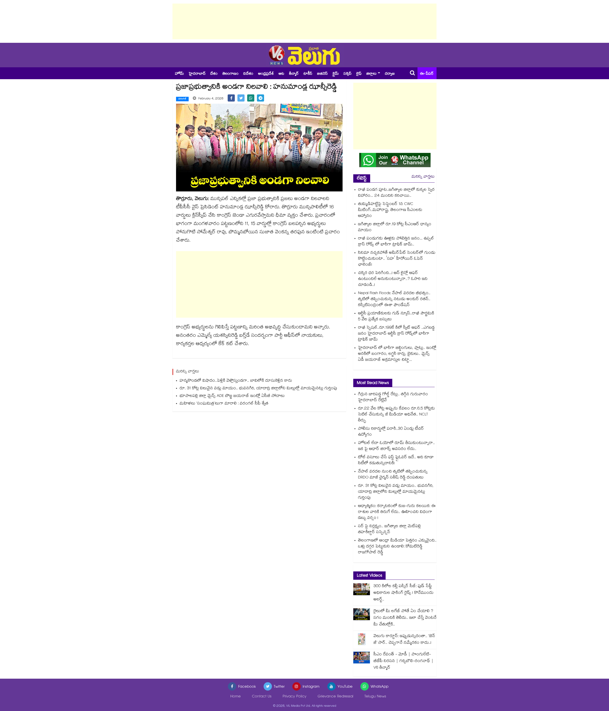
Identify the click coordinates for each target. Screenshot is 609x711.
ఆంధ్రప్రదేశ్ (266, 74)
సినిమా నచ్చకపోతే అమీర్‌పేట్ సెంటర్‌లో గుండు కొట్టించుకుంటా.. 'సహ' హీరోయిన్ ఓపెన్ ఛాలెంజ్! (396, 259)
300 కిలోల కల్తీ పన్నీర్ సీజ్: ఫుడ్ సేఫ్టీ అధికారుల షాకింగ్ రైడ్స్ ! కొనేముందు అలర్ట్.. (403, 593)
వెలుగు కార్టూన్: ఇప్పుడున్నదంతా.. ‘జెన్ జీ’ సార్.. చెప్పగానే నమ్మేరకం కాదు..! (404, 640)
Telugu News (375, 696)
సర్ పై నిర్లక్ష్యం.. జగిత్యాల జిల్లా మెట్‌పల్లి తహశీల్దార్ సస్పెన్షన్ (389, 529)
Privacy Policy (294, 696)
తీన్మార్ (294, 74)
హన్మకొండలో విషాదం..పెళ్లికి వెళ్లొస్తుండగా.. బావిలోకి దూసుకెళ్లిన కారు (236, 381)
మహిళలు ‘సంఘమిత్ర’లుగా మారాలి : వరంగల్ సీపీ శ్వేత (224, 403)
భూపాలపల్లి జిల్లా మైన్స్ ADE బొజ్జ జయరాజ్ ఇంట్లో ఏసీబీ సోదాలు (232, 396)
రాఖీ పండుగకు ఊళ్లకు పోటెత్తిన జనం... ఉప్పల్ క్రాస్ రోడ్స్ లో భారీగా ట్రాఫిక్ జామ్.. (396, 241)
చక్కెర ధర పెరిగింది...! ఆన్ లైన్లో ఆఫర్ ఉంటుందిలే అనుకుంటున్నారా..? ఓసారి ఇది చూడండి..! (392, 279)
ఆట (281, 74)
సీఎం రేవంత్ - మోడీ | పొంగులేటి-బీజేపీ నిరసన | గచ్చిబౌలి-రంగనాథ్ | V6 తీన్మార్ (403, 661)
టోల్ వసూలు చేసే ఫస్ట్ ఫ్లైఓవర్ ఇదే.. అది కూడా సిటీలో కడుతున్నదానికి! (396, 460)
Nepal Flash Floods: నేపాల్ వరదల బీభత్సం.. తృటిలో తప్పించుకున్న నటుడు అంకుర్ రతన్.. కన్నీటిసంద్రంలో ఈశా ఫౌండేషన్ (394, 299)
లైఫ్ (359, 74)
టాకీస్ (308, 74)
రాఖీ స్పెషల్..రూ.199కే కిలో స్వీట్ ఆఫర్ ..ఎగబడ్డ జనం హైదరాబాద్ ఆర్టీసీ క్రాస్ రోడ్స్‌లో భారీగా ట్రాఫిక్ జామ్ (396, 334)
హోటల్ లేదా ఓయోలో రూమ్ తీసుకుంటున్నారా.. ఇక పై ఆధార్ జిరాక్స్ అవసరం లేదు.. (396, 446)
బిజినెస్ (322, 74)
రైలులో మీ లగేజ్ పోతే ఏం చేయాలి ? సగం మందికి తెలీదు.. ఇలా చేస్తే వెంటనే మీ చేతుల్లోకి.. (405, 618)
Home (235, 696)
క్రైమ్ (336, 74)
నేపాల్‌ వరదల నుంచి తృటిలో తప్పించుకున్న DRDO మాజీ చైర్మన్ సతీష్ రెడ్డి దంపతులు (392, 474)
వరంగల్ (182, 99)
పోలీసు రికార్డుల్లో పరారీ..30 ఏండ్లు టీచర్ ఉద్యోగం (391, 432)
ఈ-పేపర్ (427, 74)
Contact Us (261, 696)
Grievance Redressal (335, 696)
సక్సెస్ (348, 74)
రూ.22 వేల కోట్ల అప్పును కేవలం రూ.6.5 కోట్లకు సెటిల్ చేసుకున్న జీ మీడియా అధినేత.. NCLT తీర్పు (396, 414)
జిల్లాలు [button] (371, 74)
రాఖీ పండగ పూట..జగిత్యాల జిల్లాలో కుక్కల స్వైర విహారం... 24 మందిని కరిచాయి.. (396, 193)
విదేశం (248, 74)
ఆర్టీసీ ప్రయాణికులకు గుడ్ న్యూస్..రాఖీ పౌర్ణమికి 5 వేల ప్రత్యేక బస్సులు (396, 316)
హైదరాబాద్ (197, 74)
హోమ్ (179, 74)
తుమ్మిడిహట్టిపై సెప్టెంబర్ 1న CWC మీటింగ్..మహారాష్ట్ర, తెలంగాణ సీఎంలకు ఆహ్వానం (390, 210)
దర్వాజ (390, 74)
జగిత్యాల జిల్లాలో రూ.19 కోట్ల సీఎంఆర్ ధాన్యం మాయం (394, 227)
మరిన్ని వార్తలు (423, 177)
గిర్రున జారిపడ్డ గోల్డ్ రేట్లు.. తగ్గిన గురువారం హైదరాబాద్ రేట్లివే (393, 397)
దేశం (214, 74)
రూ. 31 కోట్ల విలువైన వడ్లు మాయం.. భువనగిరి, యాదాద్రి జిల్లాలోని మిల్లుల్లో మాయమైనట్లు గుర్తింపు (258, 388)
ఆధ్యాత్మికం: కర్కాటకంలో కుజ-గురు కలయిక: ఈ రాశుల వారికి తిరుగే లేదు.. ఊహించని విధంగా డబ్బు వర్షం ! (397, 512)
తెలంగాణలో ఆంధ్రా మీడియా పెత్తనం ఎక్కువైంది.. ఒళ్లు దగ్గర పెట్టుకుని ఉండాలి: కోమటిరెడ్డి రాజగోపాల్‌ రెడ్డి (397, 546)
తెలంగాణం (230, 74)
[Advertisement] (304, 21)
